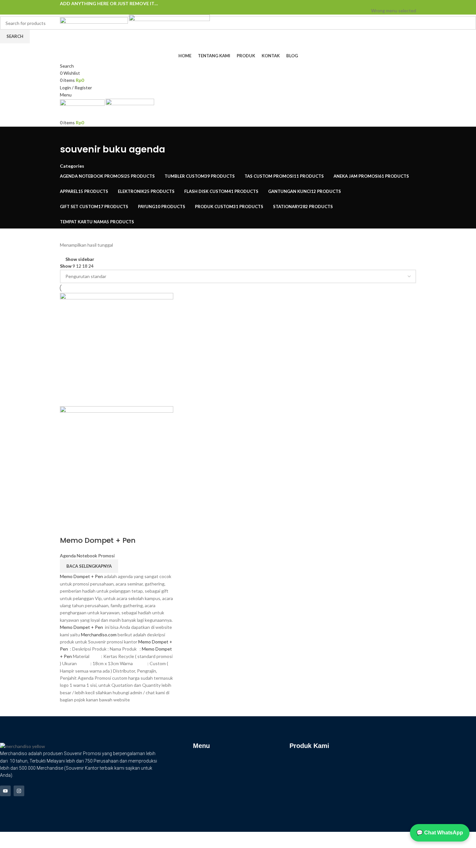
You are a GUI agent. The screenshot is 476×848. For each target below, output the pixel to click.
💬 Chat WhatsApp (439, 832)
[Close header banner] (8, 840)
